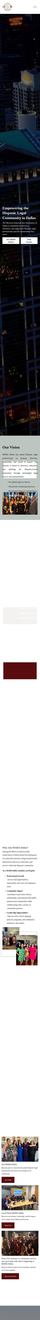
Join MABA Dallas (11, 240)
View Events (29, 240)
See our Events (10, 1276)
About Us (8, 1225)
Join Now (8, 1180)
